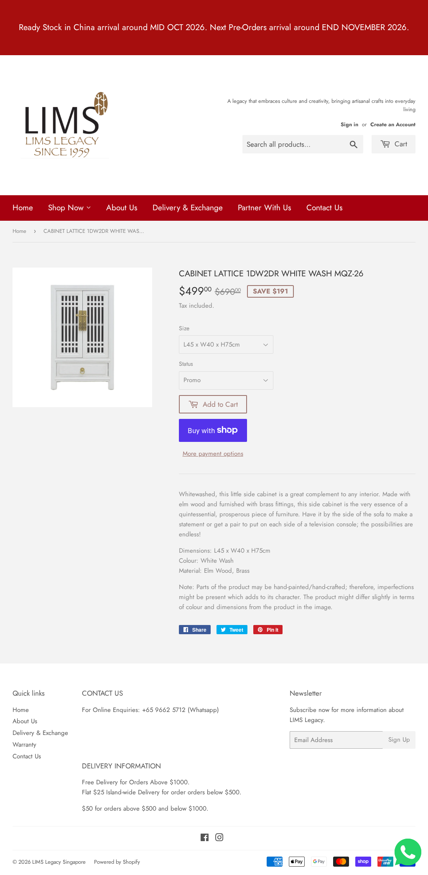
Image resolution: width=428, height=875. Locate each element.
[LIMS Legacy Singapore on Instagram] (219, 838)
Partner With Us (264, 207)
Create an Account (392, 124)
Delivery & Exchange (188, 207)
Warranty (24, 744)
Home (23, 207)
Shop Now (67, 207)
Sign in (349, 124)
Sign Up (399, 739)
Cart (399, 144)
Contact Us (324, 207)
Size (184, 328)
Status (186, 364)
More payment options (213, 453)
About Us (122, 207)
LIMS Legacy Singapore (59, 862)
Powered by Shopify (117, 862)
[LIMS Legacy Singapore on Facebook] (204, 838)
